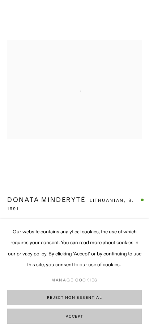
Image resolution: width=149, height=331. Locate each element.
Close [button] (136, 16)
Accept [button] (74, 316)
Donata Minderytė (46, 200)
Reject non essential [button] (74, 297)
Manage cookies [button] (74, 280)
